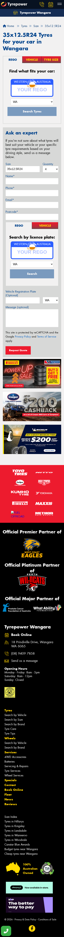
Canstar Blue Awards (17, 844)
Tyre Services (12, 771)
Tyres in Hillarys (14, 821)
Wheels (9, 738)
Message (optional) (17, 307)
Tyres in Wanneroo (15, 835)
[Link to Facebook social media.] (32, 928)
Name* (10, 176)
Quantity (48, 164)
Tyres (8, 710)
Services (10, 752)
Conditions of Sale (47, 919)
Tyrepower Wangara (35, 13)
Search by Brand (14, 724)
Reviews (10, 804)
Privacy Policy (23, 336)
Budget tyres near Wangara (21, 849)
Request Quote (18, 350)
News (8, 799)
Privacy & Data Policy (25, 919)
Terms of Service (46, 336)
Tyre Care (10, 729)
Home (10, 26)
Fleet (8, 794)
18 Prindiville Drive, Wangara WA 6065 (32, 644)
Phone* (10, 188)
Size (8, 164)
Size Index (10, 817)
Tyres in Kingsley (14, 826)
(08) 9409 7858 (23, 654)
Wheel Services (13, 775)
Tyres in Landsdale (15, 831)
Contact (10, 785)
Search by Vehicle (15, 715)
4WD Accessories (15, 757)
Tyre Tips (9, 733)
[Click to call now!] (41, 4)
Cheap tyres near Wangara (21, 854)
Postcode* (12, 212)
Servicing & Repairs (16, 766)
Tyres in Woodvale (15, 840)
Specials (10, 780)
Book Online (13, 790)
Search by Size (13, 720)
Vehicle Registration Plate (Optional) (21, 293)
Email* (10, 200)
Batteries (9, 761)
